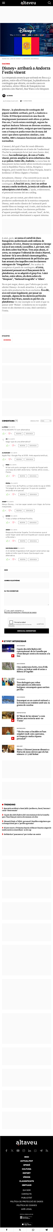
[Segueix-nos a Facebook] (6, 1150)
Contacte (27, 1194)
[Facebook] (6, 1230)
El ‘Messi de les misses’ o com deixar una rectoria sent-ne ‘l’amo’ (31, 718)
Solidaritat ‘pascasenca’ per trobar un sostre (22, 834)
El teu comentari (11, 591)
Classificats (26, 1181)
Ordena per (34, 421)
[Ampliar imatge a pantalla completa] (48, 28)
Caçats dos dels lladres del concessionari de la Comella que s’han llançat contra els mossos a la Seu (33, 652)
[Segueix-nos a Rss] (47, 1150)
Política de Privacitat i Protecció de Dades (20, 612)
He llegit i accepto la (20, 611)
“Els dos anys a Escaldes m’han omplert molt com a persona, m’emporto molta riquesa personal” (31, 735)
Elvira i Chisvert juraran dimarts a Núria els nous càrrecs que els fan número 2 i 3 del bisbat (33, 751)
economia (7, 340)
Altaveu (10, 95)
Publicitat (26, 1198)
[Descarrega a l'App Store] (26, 1224)
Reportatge (21, 713)
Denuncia (29, 433)
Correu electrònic (12, 580)
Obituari (26, 1185)
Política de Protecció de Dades (26, 1201)
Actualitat (26, 1161)
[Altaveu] (28, 3)
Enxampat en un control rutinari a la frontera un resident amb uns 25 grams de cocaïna (33, 702)
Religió (19, 746)
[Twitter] (20, 1230)
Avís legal (26, 1209)
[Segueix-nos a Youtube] (18, 1150)
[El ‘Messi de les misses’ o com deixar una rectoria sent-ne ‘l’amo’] (8, 715)
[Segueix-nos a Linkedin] (29, 1150)
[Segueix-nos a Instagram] (23, 1150)
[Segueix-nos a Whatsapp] (35, 1150)
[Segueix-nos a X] (12, 1150)
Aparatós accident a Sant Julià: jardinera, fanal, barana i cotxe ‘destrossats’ (26, 809)
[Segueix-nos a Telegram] (41, 1150)
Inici (26, 1157)
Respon (18, 433)
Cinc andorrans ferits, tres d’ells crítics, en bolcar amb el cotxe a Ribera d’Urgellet (32, 669)
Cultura (6, 64)
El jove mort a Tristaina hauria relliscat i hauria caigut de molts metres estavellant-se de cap (26, 829)
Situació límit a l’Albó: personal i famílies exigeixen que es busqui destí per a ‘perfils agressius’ (26, 822)
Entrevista (21, 728)
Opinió (26, 1165)
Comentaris (27, 101)
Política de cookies (27, 1205)
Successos (21, 646)
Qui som (27, 1190)
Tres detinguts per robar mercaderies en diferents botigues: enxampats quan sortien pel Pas (33, 686)
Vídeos (26, 1177)
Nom (6, 570)
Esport (27, 1173)
